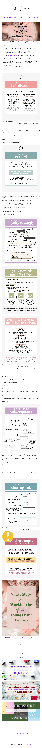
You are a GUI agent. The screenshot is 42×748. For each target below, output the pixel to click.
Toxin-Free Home (18, 638)
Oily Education (35, 637)
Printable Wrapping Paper (21, 733)
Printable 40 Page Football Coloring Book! (21, 735)
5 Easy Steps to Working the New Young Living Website (21, 18)
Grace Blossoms (21, 8)
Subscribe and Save (23, 124)
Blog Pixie (28, 744)
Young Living (19, 42)
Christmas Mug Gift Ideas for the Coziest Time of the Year (21, 689)
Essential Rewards (19, 637)
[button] (21, 1)
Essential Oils (10, 637)
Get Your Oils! (27, 637)
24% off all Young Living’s (12, 55)
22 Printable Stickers (21, 710)
